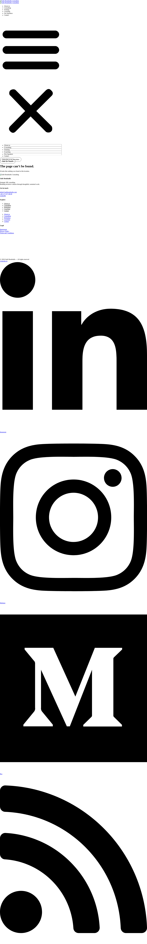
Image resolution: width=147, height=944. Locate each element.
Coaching (7, 11)
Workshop (7, 207)
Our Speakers (8, 13)
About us (7, 6)
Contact (6, 15)
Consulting (7, 8)
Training (6, 10)
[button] (31, 80)
